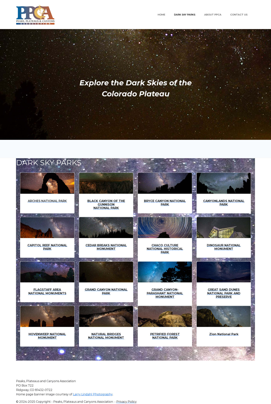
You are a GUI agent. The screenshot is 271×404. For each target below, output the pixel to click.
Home (161, 14)
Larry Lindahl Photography (92, 394)
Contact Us (239, 14)
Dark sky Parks (184, 14)
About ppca (212, 14)
